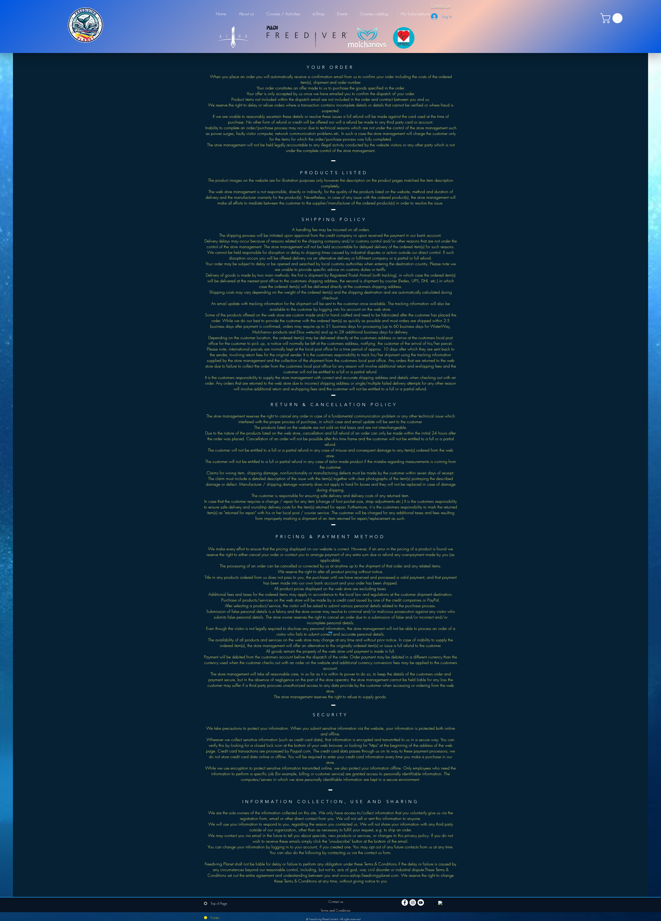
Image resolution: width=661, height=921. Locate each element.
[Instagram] (413, 902)
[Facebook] (405, 902)
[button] (612, 18)
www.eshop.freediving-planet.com (369, 875)
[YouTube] (421, 902)
